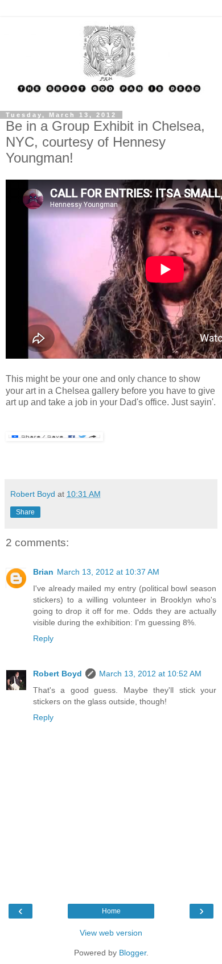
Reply (43, 638)
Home (111, 911)
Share (25, 512)
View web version (111, 932)
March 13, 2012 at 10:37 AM (108, 571)
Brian (43, 571)
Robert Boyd (57, 673)
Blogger (132, 952)
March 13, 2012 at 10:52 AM (150, 673)
